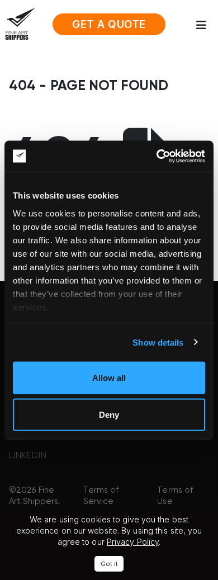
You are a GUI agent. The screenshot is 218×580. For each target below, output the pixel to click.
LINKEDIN (28, 455)
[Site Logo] (19, 23)
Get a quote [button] (109, 24)
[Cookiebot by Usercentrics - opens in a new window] (156, 156)
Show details (157, 342)
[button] (205, 25)
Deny (109, 414)
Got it (109, 564)
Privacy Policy (133, 541)
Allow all (109, 378)
